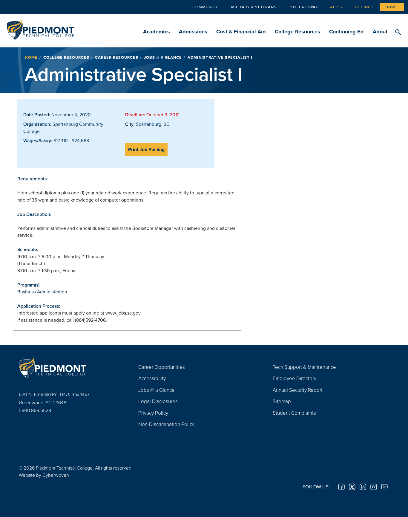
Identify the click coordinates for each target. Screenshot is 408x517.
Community (205, 7)
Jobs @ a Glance (163, 57)
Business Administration (42, 291)
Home (31, 57)
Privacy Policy (153, 412)
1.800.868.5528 (35, 410)
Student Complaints (294, 412)
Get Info (364, 7)
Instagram (373, 487)
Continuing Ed (346, 31)
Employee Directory (294, 378)
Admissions (193, 31)
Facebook (341, 487)
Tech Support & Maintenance (304, 366)
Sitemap (282, 401)
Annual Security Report (298, 389)
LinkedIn (363, 487)
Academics (156, 31)
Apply (336, 7)
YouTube (384, 487)
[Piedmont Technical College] (69, 367)
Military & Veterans (254, 7)
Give (392, 7)
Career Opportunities (161, 366)
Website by (44, 475)
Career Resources (116, 57)
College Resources (297, 31)
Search (398, 32)
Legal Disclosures (158, 401)
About (380, 31)
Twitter (352, 487)
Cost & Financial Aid (241, 31)
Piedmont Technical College (40, 27)
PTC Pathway (304, 7)
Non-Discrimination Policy (166, 424)
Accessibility (152, 378)
